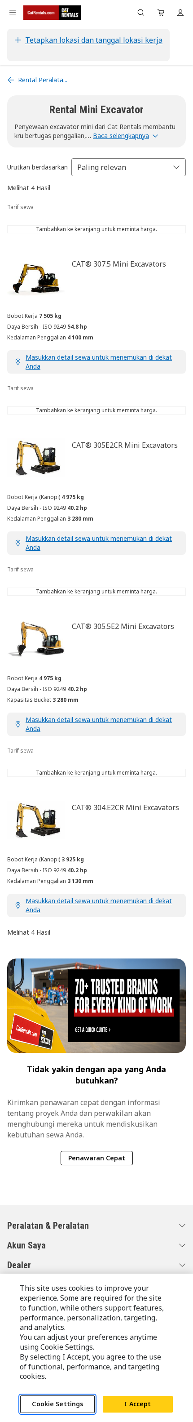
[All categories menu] (13, 13)
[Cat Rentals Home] (52, 12)
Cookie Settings (57, 1404)
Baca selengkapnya (121, 135)
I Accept (137, 1404)
